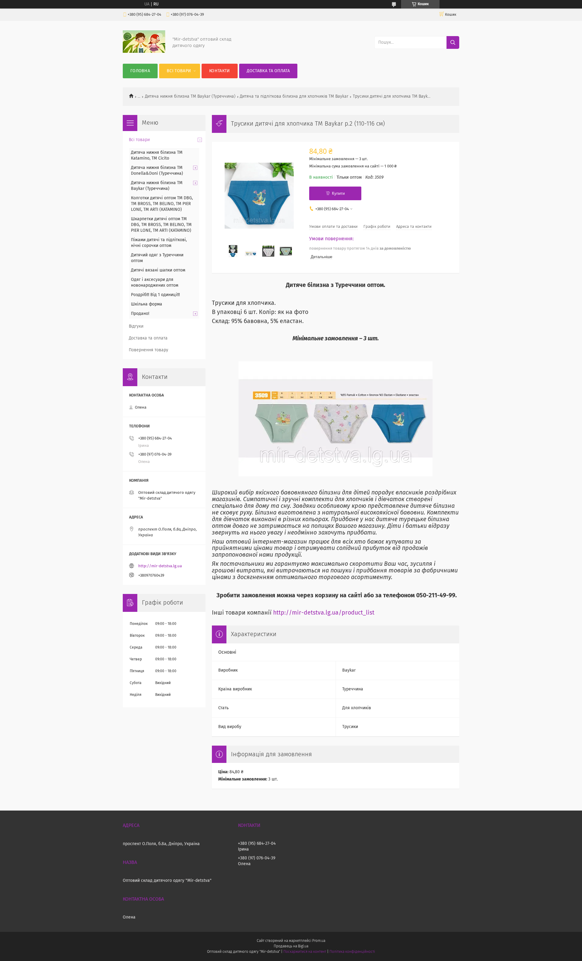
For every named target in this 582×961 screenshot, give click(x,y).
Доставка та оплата (268, 71)
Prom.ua (318, 941)
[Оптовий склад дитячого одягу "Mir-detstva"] (144, 51)
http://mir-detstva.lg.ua (160, 566)
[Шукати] (453, 42)
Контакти (219, 71)
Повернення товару (148, 350)
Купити (338, 193)
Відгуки (136, 326)
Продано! (140, 314)
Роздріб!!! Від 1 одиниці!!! (155, 295)
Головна (140, 71)
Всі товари (179, 71)
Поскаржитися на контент (304, 952)
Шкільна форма (146, 304)
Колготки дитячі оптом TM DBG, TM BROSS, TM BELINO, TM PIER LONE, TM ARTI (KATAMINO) (162, 204)
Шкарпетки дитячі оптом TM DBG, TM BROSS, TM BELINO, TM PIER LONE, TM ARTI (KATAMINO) (161, 225)
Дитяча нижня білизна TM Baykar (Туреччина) (190, 96)
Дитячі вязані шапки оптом (158, 270)
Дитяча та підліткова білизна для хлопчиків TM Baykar (294, 96)
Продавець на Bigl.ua (291, 946)
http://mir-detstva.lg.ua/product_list (323, 613)
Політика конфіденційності (352, 952)
